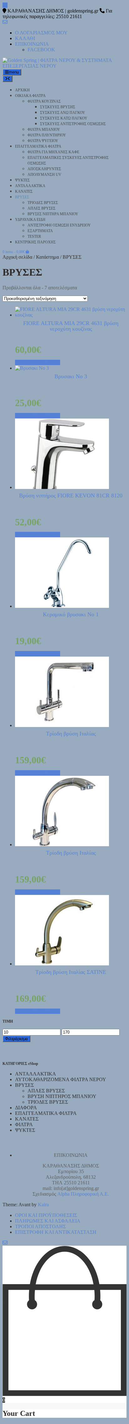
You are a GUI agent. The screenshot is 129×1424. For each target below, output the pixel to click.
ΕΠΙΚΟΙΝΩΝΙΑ (32, 44)
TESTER (34, 236)
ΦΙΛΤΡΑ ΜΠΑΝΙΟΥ (44, 129)
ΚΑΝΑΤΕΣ (24, 191)
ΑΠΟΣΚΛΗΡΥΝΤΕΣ (44, 169)
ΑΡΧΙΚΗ (22, 90)
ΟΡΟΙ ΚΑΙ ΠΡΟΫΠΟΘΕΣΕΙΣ (46, 1215)
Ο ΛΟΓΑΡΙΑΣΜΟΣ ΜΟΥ (41, 32)
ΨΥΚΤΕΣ (22, 180)
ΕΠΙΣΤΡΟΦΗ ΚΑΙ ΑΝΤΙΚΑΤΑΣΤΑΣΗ (55, 1232)
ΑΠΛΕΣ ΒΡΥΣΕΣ (41, 208)
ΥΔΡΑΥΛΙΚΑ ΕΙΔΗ (30, 219)
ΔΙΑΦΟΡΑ (26, 1107)
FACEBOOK (41, 49)
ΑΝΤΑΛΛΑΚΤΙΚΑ (30, 186)
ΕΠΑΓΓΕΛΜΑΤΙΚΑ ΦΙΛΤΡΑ (38, 146)
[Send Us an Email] (5, 5)
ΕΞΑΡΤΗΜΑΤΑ (40, 231)
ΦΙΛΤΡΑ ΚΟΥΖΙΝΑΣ (44, 101)
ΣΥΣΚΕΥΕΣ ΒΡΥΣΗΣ (57, 107)
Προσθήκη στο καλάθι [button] (37, 362)
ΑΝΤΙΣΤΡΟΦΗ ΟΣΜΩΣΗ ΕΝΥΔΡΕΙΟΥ (59, 225)
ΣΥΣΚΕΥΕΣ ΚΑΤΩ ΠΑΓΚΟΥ (63, 118)
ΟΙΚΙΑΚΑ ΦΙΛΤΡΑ (30, 96)
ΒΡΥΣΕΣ (22, 197)
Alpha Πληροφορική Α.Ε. (83, 1194)
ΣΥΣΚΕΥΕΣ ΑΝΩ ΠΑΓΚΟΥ (62, 112)
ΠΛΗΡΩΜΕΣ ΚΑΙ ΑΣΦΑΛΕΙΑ (47, 1220)
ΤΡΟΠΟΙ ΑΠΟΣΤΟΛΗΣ (40, 1226)
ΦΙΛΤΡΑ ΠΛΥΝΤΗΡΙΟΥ (47, 135)
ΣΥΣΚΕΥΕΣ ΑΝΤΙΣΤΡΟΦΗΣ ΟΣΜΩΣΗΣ (73, 124)
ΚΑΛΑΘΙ (25, 38)
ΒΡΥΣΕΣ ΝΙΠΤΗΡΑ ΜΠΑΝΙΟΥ (53, 214)
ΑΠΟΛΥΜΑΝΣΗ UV (44, 174)
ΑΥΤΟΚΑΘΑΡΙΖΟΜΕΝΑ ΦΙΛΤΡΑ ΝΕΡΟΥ (60, 1079)
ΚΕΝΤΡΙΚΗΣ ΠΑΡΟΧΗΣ (35, 242)
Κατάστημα (47, 257)
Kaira (43, 1204)
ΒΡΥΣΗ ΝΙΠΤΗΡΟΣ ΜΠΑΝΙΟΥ (62, 1096)
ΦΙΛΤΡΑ (24, 1124)
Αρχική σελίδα (17, 257)
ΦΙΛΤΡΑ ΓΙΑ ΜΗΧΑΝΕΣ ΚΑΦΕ (53, 152)
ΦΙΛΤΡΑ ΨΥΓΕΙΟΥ (43, 141)
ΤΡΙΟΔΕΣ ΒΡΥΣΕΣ (43, 203)
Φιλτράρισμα (16, 1038)
